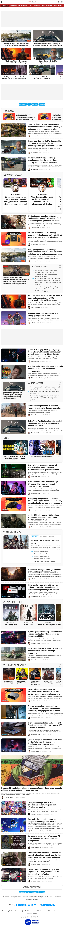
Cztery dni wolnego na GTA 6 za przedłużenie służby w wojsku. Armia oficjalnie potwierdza (32, 808)
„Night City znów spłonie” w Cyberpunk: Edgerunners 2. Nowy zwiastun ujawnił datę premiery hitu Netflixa (32, 875)
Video (55, 5)
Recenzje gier (46, 266)
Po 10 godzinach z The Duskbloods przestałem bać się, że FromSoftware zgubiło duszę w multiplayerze (14, 72)
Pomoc (34, 913)
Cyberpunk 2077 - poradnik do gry (22, 676)
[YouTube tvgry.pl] (42, 905)
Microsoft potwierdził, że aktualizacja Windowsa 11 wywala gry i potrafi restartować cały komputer (32, 487)
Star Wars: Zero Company (46, 615)
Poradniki (49, 5)
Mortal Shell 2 (28, 615)
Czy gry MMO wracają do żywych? (42, 448)
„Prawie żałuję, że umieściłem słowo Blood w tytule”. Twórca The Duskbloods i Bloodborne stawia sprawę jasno (32, 745)
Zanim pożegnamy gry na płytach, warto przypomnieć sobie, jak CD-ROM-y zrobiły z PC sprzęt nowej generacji (15, 194)
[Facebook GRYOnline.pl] (17, 905)
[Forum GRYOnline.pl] (35, 905)
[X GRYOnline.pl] (23, 905)
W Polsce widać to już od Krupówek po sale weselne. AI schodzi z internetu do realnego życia (32, 372)
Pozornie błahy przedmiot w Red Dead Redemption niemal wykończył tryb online (32, 410)
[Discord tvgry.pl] (51, 905)
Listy (30, 5)
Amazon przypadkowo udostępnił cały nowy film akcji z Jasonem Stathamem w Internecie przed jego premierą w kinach (32, 712)
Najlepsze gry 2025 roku (45, 897)
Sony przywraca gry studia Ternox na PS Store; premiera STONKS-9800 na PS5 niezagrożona (32, 842)
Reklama (50, 911)
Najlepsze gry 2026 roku (30, 897)
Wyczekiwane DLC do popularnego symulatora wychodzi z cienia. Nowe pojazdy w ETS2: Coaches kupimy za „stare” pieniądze (42, 72)
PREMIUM (5, 6)
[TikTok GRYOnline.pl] (26, 905)
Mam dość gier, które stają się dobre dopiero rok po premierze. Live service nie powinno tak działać (42, 194)
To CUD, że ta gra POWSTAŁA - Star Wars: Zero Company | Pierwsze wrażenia (15, 450)
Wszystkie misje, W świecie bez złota (44, 561)
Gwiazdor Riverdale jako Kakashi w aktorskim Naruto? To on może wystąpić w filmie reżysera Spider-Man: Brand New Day (32, 777)
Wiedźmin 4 (57, 897)
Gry (19, 5)
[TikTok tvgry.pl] (45, 905)
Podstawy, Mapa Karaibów (41, 556)
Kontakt (29, 913)
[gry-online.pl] (32, 2)
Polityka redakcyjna (19, 911)
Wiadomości (22, 104)
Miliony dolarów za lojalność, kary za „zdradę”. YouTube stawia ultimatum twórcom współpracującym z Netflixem (32, 591)
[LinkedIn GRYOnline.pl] (32, 905)
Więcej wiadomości (32, 887)
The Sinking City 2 (11, 615)
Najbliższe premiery (32, 899)
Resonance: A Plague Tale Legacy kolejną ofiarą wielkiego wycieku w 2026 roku (32, 574)
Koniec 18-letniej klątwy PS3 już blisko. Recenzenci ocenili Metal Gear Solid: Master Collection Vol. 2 (32, 521)
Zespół (55, 911)
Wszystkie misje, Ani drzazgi (42, 559)
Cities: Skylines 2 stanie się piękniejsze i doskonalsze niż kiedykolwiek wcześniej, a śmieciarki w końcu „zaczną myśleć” (32, 130)
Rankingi (24, 5)
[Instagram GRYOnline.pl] (20, 905)
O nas (3, 911)
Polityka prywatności (30, 911)
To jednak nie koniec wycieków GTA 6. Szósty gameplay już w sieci (32, 318)
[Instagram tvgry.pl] (48, 905)
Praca (60, 911)
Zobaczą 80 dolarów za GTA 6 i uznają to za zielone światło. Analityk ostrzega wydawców (32, 654)
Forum (60, 5)
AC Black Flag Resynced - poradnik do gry (32, 549)
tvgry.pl (32, 438)
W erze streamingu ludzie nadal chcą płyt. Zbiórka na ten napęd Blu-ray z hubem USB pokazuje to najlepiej (32, 728)
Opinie (43, 5)
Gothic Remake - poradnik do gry (9, 676)
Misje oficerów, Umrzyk (40, 554)
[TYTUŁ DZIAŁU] (32, 602)
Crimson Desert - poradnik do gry (48, 676)
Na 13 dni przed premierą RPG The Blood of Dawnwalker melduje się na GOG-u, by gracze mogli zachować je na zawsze (16, 56)
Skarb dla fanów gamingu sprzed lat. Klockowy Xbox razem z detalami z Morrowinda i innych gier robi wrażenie (32, 471)
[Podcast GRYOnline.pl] (29, 905)
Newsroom (13, 5)
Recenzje (37, 5)
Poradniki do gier (32, 532)
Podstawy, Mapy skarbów (41, 551)
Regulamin (9, 911)
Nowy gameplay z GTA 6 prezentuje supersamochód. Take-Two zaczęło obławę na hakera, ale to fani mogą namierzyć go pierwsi (16, 38)
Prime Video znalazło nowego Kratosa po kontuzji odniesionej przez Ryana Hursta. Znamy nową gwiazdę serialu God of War (32, 858)
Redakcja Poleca (32, 174)
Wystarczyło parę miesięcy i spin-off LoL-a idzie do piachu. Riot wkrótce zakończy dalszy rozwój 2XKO (32, 637)
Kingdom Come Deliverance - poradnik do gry (35, 676)
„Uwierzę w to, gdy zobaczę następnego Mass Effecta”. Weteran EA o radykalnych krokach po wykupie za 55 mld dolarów (32, 355)
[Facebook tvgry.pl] (54, 905)
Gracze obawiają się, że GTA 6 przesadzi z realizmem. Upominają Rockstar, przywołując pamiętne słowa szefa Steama (48, 56)
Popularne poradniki (32, 665)
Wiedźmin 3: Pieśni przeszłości (12, 897)
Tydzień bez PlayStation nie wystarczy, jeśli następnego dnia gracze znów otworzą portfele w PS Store (48, 38)
